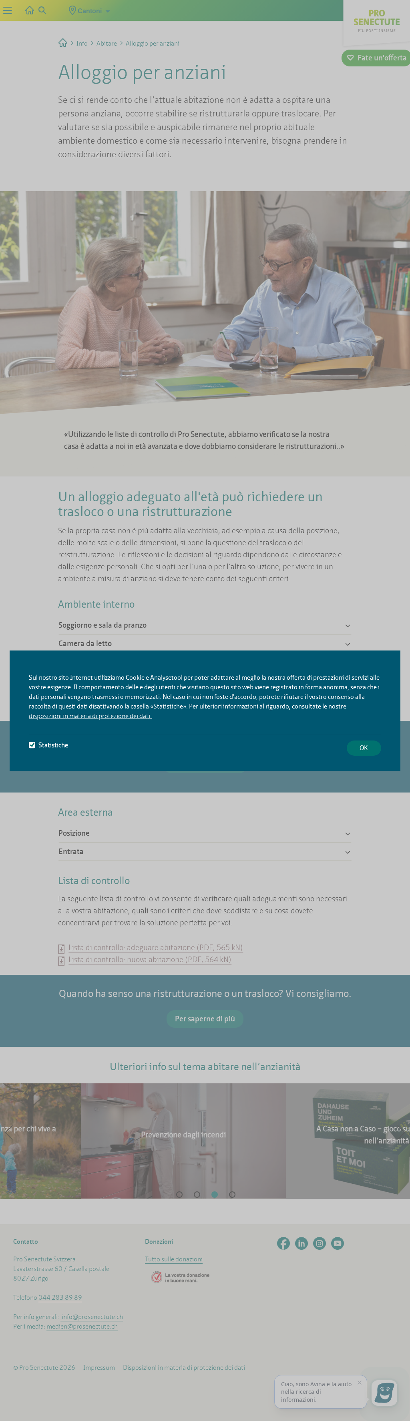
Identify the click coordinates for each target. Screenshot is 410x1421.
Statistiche (53, 745)
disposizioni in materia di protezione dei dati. (90, 716)
